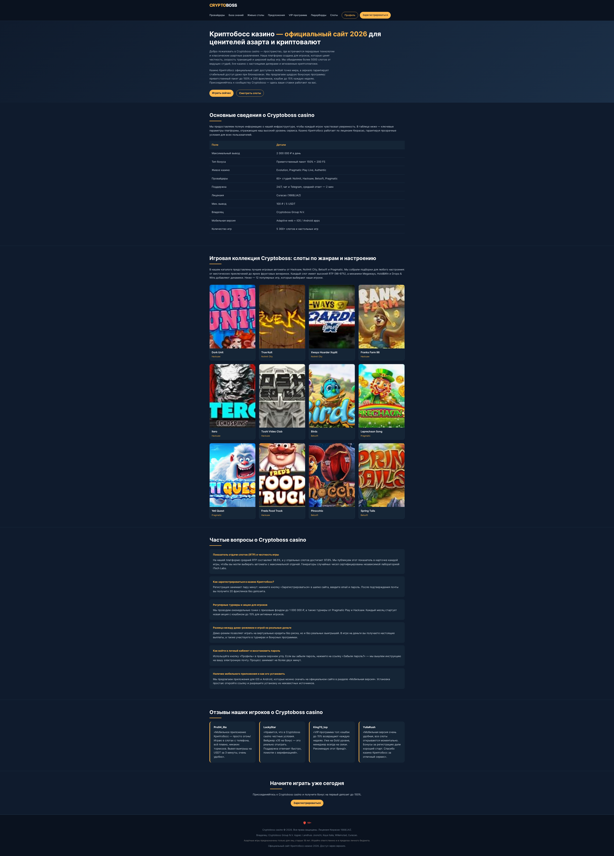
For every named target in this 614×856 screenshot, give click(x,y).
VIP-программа (298, 15)
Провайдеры (217, 15)
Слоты (334, 15)
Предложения (276, 15)
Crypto (223, 5)
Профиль (350, 15)
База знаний (236, 15)
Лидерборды (318, 15)
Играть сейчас (221, 93)
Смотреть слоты (250, 93)
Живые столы (255, 15)
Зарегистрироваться (375, 14)
